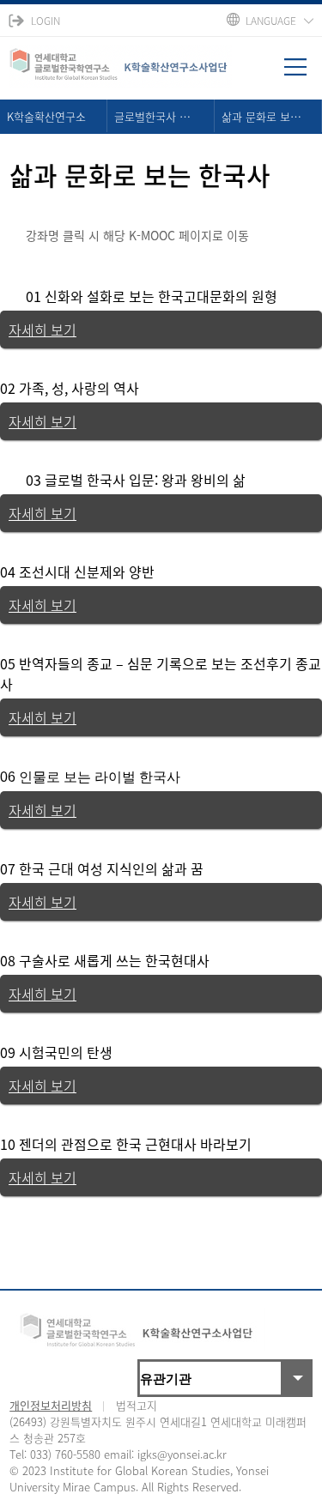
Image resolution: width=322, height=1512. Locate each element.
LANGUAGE (271, 20)
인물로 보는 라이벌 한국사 (99, 777)
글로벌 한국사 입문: (103, 479)
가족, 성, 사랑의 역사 (79, 388)
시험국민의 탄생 (65, 1052)
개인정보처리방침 (50, 1405)
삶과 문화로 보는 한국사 (272, 116)
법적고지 (136, 1405)
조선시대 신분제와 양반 (87, 571)
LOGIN (45, 20)
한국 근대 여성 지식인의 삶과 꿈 (111, 868)
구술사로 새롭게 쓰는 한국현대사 (114, 960)
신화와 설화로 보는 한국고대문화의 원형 (161, 296)
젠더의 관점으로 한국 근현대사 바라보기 (135, 1144)
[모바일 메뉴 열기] (303, 73)
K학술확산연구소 (46, 116)
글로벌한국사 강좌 (157, 116)
